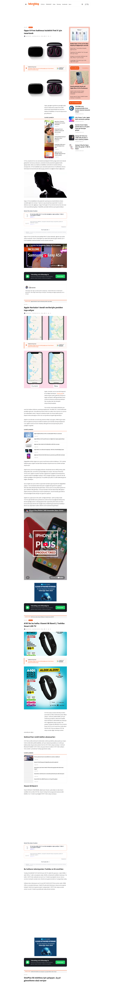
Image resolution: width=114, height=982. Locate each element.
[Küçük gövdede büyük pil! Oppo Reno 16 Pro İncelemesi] (79, 78)
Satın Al (31, 216)
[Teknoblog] (33, 4)
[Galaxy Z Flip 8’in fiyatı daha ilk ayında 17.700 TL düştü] (71, 147)
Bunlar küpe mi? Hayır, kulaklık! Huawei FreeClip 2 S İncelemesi (79, 97)
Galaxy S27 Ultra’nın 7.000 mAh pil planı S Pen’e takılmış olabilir (81, 137)
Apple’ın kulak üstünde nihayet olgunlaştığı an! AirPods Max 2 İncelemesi (77, 92)
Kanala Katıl (60, 276)
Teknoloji (30, 27)
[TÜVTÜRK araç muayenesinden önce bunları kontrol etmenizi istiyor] (71, 108)
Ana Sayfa (25, 27)
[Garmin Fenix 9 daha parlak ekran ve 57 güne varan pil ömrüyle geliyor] (71, 126)
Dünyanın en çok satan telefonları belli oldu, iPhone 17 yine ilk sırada (78, 57)
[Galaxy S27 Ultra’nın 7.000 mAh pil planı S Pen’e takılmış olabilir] (71, 137)
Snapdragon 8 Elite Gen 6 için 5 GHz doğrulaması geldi (78, 61)
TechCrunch (60, 393)
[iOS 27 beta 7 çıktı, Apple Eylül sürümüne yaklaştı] (71, 119)
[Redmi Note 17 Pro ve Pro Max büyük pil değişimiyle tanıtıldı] (79, 35)
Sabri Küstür (28, 36)
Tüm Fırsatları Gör (44, 229)
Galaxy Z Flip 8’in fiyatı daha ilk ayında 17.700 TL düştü (82, 146)
